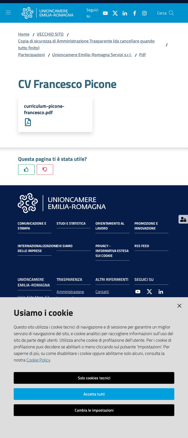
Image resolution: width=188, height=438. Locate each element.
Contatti (102, 292)
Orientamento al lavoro (109, 226)
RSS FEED (141, 245)
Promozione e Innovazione (146, 226)
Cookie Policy (38, 360)
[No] (45, 169)
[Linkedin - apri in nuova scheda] (123, 13)
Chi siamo (64, 245)
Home (23, 34)
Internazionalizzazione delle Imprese (38, 248)
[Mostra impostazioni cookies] (183, 219)
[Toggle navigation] (8, 12)
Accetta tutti (94, 394)
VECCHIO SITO (50, 34)
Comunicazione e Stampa (32, 226)
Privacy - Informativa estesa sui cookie (112, 250)
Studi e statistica (71, 223)
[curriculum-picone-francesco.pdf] (28, 122)
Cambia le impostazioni (94, 410)
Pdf (142, 54)
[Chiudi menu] (170, 10)
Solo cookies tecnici (94, 378)
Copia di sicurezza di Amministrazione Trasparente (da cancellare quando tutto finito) (86, 44)
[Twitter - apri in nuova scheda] (113, 13)
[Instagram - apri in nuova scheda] (142, 13)
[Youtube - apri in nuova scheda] (103, 13)
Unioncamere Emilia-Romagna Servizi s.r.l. (92, 54)
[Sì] (26, 169)
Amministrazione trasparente (70, 295)
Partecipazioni (31, 54)
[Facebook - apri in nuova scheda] (133, 13)
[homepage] (54, 13)
